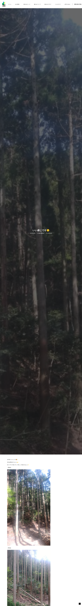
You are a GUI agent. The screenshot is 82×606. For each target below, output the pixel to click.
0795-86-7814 (77, 4)
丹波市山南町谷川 (41, 233)
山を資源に (17, 4)
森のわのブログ (48, 4)
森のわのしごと (27, 4)
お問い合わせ (67, 4)
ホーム (9, 4)
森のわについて (37, 4)
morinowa (49, 233)
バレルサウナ (58, 4)
